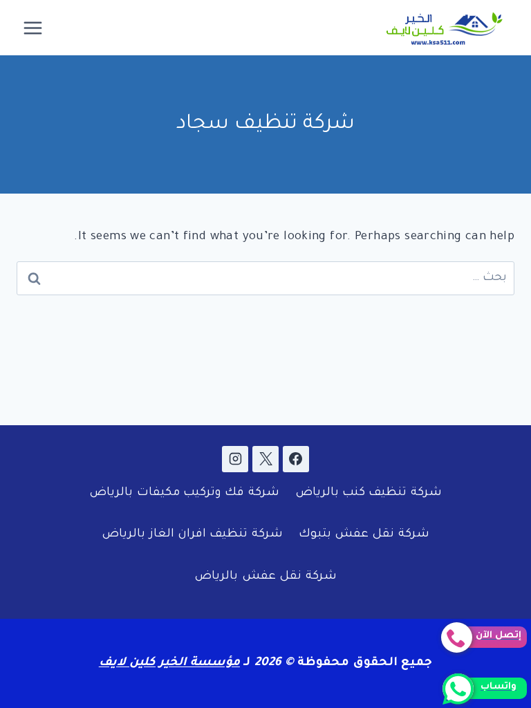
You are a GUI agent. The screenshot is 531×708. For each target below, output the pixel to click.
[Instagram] (235, 459)
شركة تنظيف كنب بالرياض (368, 493)
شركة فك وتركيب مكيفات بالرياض (184, 493)
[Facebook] (296, 459)
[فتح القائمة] (33, 27)
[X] (265, 459)
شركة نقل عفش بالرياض (265, 577)
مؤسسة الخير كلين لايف (169, 663)
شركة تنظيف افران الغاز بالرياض (192, 534)
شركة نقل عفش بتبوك (364, 534)
